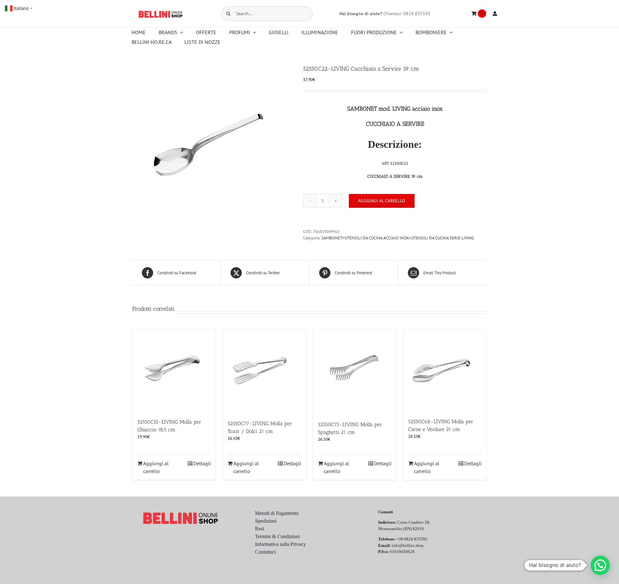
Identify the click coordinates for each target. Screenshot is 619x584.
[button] (600, 565)
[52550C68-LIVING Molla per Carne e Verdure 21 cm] (444, 370)
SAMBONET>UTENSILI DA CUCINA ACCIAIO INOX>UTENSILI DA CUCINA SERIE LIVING (397, 238)
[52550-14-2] (212, 145)
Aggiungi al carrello (381, 201)
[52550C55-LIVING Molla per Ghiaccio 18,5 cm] (174, 371)
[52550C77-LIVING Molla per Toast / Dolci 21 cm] (264, 371)
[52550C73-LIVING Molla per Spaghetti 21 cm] (354, 372)
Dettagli (202, 463)
